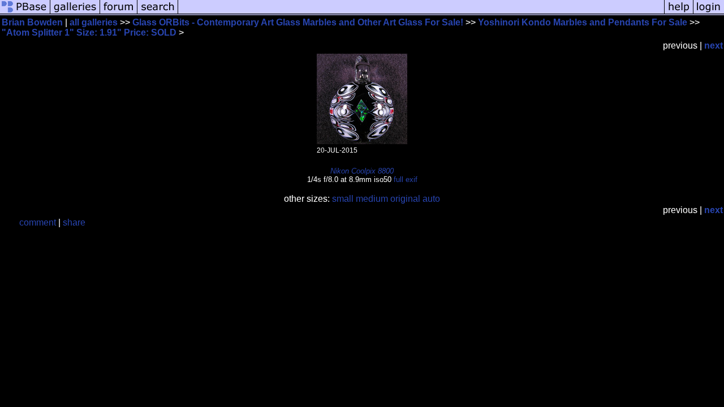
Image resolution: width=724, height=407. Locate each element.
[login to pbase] (708, 13)
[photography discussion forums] (118, 13)
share (74, 222)
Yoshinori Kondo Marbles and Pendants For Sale (582, 22)
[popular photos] (421, 13)
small (343, 199)
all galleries (94, 22)
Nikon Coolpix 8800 (362, 171)
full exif (405, 179)
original (405, 199)
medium (372, 199)
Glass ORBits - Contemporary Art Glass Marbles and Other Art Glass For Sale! (297, 22)
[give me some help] (678, 13)
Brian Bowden (32, 22)
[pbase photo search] (157, 13)
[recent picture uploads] (75, 13)
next (713, 45)
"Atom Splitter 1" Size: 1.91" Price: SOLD (90, 32)
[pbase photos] (25, 13)
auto (431, 199)
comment (37, 222)
